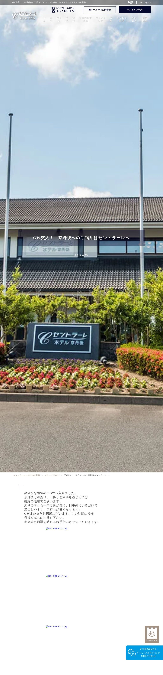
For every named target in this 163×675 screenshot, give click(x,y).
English (147, 2)
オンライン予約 (135, 9)
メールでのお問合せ (101, 9)
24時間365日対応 (148, 652)
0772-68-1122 (66, 11)
